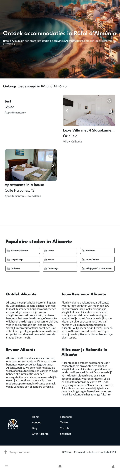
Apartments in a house (24, 185)
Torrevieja (53, 269)
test (8, 101)
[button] (6, 466)
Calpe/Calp (16, 260)
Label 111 (110, 452)
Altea (51, 251)
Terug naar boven (20, 452)
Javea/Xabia (92, 260)
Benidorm (90, 251)
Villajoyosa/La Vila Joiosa (99, 269)
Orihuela (15, 269)
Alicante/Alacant (19, 251)
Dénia (51, 260)
